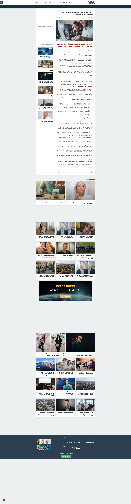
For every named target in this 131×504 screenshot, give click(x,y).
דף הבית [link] (70, 2)
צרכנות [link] (41, 2)
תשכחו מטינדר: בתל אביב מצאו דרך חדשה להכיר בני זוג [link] (46, 256)
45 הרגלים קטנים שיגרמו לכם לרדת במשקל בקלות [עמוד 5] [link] (46, 236)
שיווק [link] (57, 2)
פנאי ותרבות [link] (46, 2)
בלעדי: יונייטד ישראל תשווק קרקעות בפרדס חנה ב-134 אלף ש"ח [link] (46, 414)
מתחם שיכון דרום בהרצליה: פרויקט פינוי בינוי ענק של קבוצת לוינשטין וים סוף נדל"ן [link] (85, 393)
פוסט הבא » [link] (57, 172)
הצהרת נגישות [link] (62, 453)
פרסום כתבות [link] (78, 441)
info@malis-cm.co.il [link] (74, 443)
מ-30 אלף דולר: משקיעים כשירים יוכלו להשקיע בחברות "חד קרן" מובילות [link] (85, 414)
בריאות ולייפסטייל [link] (52, 2)
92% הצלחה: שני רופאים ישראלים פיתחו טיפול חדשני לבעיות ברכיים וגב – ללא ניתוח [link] (65, 237)
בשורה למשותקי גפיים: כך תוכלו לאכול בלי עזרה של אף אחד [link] (86, 374)
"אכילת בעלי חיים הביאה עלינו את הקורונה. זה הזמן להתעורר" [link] (65, 393)
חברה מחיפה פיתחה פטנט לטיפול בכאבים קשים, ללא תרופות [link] (86, 237)
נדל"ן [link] (60, 2)
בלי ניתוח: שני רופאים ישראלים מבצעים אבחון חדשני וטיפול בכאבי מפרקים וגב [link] (85, 277)
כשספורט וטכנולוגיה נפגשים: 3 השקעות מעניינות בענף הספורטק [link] (85, 257)
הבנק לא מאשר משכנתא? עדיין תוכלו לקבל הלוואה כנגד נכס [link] (65, 373)
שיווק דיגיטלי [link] (84, 163)
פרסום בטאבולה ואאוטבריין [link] (86, 132)
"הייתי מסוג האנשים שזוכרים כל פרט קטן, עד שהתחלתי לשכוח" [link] (46, 120)
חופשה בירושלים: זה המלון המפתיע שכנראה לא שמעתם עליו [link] (46, 277)
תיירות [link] (37, 2)
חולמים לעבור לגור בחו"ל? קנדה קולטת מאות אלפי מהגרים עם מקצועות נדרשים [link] (46, 374)
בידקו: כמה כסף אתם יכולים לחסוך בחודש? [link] (53, 202)
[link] (1, 2)
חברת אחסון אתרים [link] (77, 164)
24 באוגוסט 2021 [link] (89, 17)
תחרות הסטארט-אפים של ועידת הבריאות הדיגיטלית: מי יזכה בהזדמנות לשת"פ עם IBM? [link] (46, 394)
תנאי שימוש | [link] (66, 453)
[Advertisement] (45, 17)
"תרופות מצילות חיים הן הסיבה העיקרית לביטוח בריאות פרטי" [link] (65, 413)
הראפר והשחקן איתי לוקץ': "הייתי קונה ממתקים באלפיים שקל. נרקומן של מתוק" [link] (46, 83)
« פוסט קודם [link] (91, 172)
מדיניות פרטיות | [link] (70, 453)
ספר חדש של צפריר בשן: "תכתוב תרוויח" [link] (67, 256)
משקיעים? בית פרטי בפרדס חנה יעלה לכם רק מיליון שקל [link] (66, 276)
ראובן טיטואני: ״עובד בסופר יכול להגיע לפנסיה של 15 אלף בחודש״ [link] (46, 108)
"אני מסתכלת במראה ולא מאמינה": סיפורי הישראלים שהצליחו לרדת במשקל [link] (53, 354)
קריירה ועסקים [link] (65, 2)
